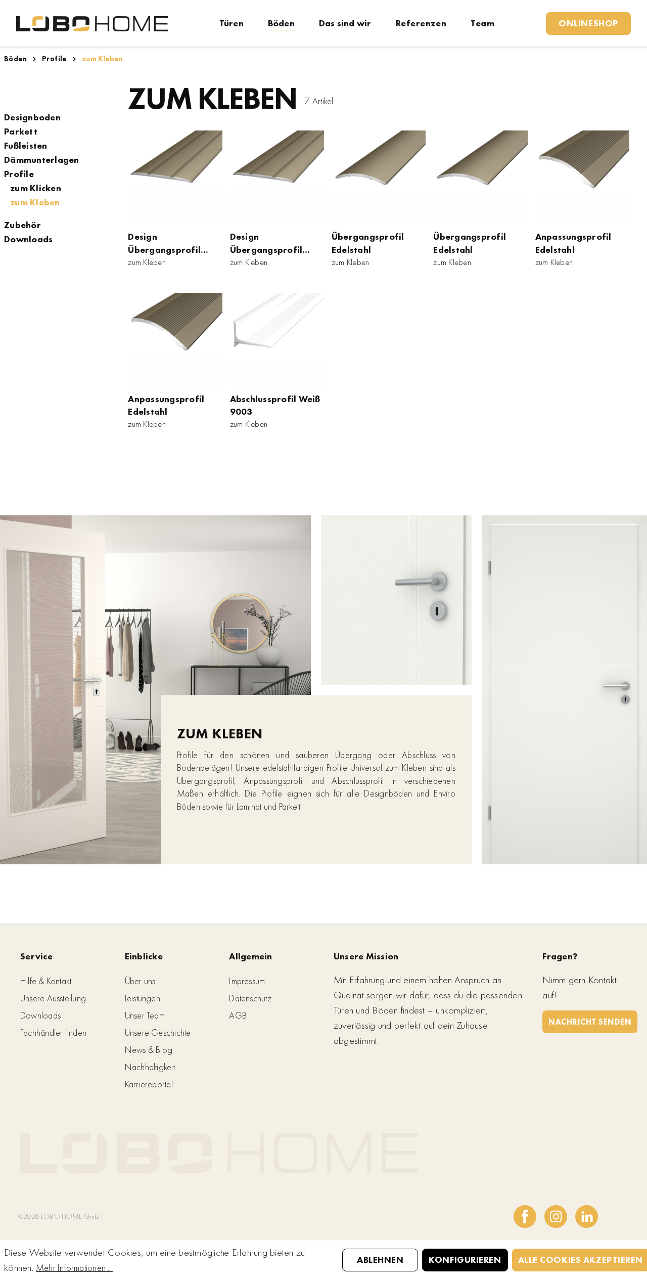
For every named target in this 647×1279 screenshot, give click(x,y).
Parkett (20, 131)
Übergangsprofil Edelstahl (368, 243)
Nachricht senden (589, 1022)
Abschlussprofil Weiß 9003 (275, 405)
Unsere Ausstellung (53, 998)
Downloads (28, 239)
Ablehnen (380, 1259)
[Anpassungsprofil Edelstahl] (582, 177)
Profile (19, 174)
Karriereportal (149, 1084)
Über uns (140, 981)
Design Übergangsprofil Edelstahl (164, 243)
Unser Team (145, 1015)
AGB (238, 1015)
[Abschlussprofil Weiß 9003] (277, 340)
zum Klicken (35, 188)
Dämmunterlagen (41, 160)
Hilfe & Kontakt (45, 981)
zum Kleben (35, 202)
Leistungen (142, 998)
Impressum (247, 981)
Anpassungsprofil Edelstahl (573, 243)
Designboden (32, 117)
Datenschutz (250, 998)
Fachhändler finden (53, 1032)
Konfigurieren (465, 1259)
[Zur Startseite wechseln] (92, 23)
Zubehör (22, 225)
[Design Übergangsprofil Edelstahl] (175, 177)
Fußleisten (26, 146)
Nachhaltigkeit (150, 1067)
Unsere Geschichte (158, 1032)
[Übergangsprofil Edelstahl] (379, 177)
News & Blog (148, 1049)
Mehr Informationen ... (74, 1267)
